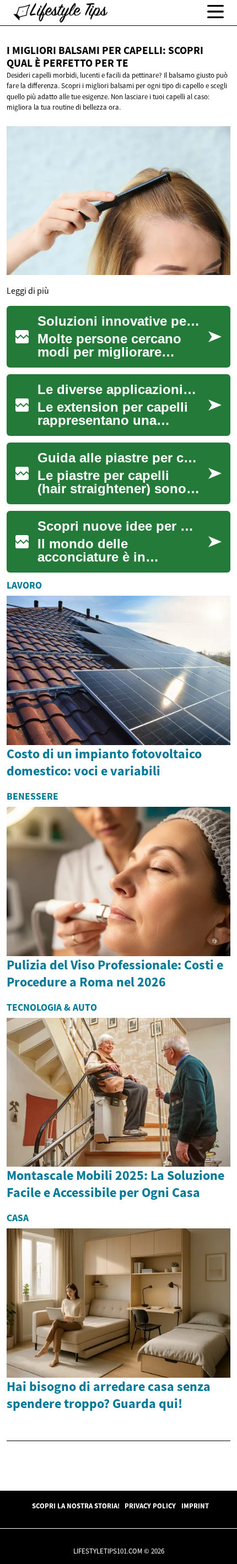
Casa (18, 1218)
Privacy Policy (150, 1505)
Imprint (195, 1505)
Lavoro (24, 585)
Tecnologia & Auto (52, 1007)
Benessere (32, 796)
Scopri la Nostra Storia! (76, 1505)
